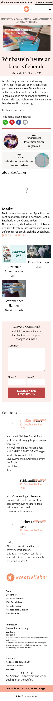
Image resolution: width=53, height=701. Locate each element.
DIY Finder (11, 594)
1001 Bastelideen (14, 602)
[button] (5, 122)
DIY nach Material (15, 598)
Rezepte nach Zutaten (17, 609)
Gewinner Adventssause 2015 (14, 271)
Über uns (10, 658)
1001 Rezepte (12, 613)
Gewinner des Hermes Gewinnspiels (14, 305)
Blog (16, 19)
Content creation (14, 665)
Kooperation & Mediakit (18, 662)
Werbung (10, 632)
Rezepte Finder (13, 606)
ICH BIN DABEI (44, 2)
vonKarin (27, 420)
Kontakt (10, 669)
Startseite (6, 19)
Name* (12, 377)
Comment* (14, 345)
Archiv (9, 591)
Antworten (40, 420)
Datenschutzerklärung (17, 628)
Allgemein (25, 19)
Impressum (11, 624)
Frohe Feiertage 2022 (39, 264)
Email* (30, 377)
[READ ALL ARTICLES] (14, 235)
